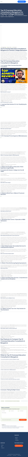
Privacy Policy (14, 455)
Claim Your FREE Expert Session (5, 175)
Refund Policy (19, 455)
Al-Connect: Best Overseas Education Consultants (11, 66)
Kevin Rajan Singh (3, 47)
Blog (1, 446)
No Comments (15, 47)
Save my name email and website (6, 419)
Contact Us (2, 447)
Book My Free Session (21, 1)
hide (5, 424)
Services (16, 438)
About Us (16, 437)
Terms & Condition (9, 455)
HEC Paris (21, 86)
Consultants (17, 440)
